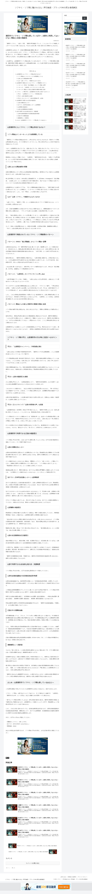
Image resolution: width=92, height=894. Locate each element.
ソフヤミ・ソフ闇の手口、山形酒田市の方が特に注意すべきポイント (33, 91)
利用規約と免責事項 (72, 876)
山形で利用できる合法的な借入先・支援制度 (27, 111)
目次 (30, 71)
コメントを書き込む (33, 863)
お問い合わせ (63, 876)
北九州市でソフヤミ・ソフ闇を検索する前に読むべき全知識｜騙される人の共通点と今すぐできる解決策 (75, 83)
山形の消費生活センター (24, 102)
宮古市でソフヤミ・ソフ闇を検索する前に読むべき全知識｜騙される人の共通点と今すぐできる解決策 (75, 74)
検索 (65, 15)
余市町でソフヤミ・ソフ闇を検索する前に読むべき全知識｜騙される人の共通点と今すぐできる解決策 (75, 65)
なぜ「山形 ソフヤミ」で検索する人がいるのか (29, 80)
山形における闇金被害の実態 (25, 78)
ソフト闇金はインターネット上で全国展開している (30, 76)
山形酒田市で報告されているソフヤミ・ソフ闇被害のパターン (32, 83)
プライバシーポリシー (82, 876)
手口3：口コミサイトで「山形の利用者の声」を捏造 (30, 98)
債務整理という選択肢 (23, 118)
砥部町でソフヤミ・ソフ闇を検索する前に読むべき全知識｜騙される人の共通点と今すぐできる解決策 (75, 56)
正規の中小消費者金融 (23, 115)
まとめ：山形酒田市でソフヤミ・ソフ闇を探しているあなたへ (32, 120)
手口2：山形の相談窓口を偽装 (25, 96)
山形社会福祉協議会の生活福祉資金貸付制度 (28, 113)
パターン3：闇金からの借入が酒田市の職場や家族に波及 (31, 89)
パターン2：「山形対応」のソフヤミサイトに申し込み (31, 87)
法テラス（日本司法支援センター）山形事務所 (29, 104)
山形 (8, 757)
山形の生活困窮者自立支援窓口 (25, 109)
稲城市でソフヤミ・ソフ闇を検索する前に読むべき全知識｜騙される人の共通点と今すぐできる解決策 (75, 47)
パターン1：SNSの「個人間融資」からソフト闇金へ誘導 (32, 85)
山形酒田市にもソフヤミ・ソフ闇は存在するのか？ (29, 74)
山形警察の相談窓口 (23, 107)
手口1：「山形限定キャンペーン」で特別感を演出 (30, 93)
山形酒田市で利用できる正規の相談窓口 (26, 100)
